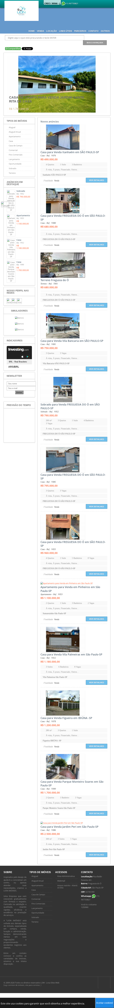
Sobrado (12, 168)
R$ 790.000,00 (49, 415)
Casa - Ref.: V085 (48, 482)
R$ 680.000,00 (49, 226)
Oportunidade (15, 163)
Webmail (61, 880)
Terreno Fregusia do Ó (55, 280)
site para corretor (32, 985)
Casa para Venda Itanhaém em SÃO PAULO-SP (70, 152)
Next (104, 84)
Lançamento (14, 159)
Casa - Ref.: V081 (48, 344)
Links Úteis (65, 31)
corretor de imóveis (16, 985)
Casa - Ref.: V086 (48, 830)
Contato (93, 31)
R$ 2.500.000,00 (50, 834)
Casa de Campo (15, 145)
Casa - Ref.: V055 (48, 549)
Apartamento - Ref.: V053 (51, 594)
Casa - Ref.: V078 (48, 721)
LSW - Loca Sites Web (50, 982)
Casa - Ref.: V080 (48, 223)
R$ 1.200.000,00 (50, 725)
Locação (51, 31)
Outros (105, 31)
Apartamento (15, 136)
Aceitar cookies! (104, 1003)
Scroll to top (104, 982)
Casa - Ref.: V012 (48, 658)
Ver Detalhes (96, 180)
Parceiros (80, 31)
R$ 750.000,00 (49, 348)
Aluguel (12, 127)
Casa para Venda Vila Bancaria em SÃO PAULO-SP (72, 341)
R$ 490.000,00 (49, 159)
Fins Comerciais (15, 154)
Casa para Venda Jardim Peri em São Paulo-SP (69, 826)
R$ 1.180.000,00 (50, 661)
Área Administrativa (66, 876)
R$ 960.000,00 (49, 553)
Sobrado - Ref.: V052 (50, 412)
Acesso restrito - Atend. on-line (67, 886)
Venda (40, 31)
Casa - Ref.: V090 (48, 789)
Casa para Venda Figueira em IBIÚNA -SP (66, 718)
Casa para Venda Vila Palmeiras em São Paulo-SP (71, 654)
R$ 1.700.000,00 (50, 792)
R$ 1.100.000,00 (50, 598)
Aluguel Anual (15, 131)
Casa (11, 141)
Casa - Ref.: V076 (48, 156)
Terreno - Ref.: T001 (49, 284)
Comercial (13, 150)
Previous (10, 84)
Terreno (12, 173)
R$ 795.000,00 (49, 485)
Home (31, 31)
